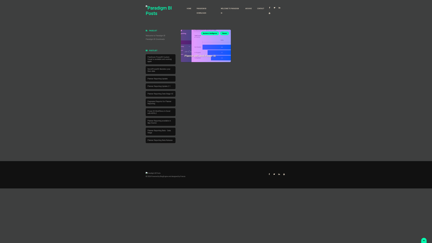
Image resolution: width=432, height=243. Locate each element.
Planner (224, 33)
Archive (248, 8)
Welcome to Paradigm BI (230, 11)
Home (189, 8)
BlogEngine (164, 176)
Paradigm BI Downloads (201, 11)
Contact (260, 8)
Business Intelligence (210, 33)
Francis (182, 176)
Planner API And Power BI (200, 55)
